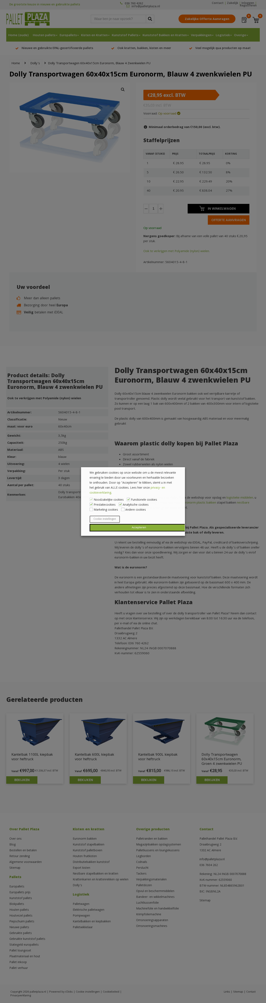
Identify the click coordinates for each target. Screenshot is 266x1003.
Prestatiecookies (105, 505)
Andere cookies (135, 510)
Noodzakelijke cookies (109, 500)
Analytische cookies (136, 505)
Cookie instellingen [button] (105, 519)
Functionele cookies (144, 500)
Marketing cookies (106, 510)
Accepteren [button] (139, 527)
